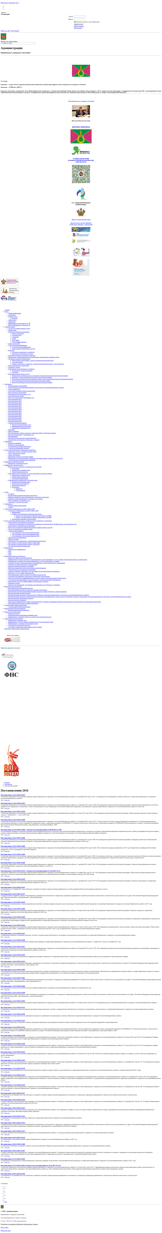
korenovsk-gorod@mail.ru (22, 1221)
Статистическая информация (17, 345)
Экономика (11, 322)
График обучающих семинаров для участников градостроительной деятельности (34, 571)
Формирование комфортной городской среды (22, 480)
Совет (6, 492)
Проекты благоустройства (20, 483)
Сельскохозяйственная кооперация (15, 605)
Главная (7, 310)
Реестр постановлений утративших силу (21, 397)
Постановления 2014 (15, 401)
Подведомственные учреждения (18, 365)
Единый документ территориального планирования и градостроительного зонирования (36, 563)
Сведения (15, 372)
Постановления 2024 (15, 418)
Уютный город (16, 335)
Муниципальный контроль (13, 586)
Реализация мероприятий (20, 478)
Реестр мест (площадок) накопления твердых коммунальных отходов (30, 527)
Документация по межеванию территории (21, 460)
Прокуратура (8, 548)
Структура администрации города (19, 328)
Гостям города (12, 316)
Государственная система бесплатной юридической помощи (31, 381)
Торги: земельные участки (16, 453)
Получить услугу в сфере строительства (21, 573)
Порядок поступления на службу (22, 354)
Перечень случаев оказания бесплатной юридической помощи (32, 377)
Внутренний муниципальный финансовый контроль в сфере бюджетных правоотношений (37, 591)
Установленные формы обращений (19, 446)
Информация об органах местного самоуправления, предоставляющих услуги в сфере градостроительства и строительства (47, 559)
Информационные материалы (21, 426)
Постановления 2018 (15, 408)
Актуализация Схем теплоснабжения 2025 (25, 534)
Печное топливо (13, 539)
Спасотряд (15, 337)
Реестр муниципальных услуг (21, 424)
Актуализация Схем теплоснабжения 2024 (25, 532)
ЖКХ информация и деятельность (19, 325)
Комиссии (19, 489)
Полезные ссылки (14, 583)
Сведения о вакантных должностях (23, 352)
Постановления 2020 (15, 411)
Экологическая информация (17, 537)
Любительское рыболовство (20, 629)
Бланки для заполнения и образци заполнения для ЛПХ (33, 517)
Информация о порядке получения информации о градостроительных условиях (33, 561)
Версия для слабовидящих (9, 41)
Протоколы (15, 487)
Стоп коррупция (17, 362)
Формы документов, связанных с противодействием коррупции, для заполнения (38, 364)
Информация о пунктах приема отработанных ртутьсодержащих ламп (30, 622)
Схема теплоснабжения (15, 531)
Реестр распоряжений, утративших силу (21, 435)
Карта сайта (4, 1227)
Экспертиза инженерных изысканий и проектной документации (29, 576)
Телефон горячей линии (81, 158)
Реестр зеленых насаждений (17, 392)
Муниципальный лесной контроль (19, 593)
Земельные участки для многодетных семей (22, 451)
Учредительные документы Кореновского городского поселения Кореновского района (36, 387)
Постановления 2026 (15, 421)
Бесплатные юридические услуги (19, 374)
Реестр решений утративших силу (19, 500)
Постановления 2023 (15, 416)
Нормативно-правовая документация (24, 519)
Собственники (20, 490)
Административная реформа (17, 423)
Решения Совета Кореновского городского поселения (25, 499)
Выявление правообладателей (14, 462)
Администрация (9, 327)
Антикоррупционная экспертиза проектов (21, 355)
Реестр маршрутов (14, 389)
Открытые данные (14, 367)
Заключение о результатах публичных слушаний (23, 440)
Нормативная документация (17, 505)
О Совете (11, 494)
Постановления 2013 (15, 399)
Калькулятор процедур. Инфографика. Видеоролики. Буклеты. (28, 581)
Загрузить (7, 800)
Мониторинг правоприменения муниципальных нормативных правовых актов (33, 357)
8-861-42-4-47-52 (81, 162)
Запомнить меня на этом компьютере (87, 22)
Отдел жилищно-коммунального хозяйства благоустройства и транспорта (28, 521)
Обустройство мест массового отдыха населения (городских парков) (30, 473)
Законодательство (14, 613)
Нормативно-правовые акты (21, 428)
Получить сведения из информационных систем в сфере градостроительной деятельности (37, 578)
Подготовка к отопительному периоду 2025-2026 (24, 543)
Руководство (12, 330)
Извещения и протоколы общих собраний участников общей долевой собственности (35, 458)
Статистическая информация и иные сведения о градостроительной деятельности (34, 580)
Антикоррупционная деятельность (19, 359)
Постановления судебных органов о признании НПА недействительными (32, 433)
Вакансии (11, 350)
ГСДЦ (14, 338)
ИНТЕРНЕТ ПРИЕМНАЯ (81, 127)
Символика (12, 315)
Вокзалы (15, 318)
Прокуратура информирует (17, 549)
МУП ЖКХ (15, 340)
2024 (9, 553)
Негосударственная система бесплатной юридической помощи (32, 382)
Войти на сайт (5, 31)
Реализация (15, 468)
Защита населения (14, 343)
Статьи (10, 507)
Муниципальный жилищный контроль (20, 598)
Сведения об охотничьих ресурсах (19, 625)
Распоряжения (12, 436)
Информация (16, 512)
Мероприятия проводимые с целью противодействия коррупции (33, 360)
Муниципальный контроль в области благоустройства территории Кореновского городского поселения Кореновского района (48, 595)
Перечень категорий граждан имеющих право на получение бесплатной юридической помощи (42, 379)
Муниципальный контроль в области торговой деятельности (27, 590)
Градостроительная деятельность (14, 556)
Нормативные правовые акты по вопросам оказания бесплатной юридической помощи (40, 376)
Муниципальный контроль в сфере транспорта (23, 603)
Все (5, 1202)
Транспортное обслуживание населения (21, 522)
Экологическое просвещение (13, 618)
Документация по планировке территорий (21, 569)
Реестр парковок (13, 431)
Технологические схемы (16, 396)
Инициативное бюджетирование (15, 608)
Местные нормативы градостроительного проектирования (27, 568)
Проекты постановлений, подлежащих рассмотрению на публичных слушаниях (34, 585)
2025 (9, 554)
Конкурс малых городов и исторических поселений (24, 467)
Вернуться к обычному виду (10, 3)
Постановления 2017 (15, 406)
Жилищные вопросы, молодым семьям (20, 456)
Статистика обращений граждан (18, 448)
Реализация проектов (19, 485)
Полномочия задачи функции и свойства (21, 369)
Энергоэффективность (19, 342)
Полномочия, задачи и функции (22, 370)
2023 (9, 551)
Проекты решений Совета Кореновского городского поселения (28, 497)
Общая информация (14, 313)
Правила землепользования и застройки (21, 566)
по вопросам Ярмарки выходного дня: (81, 160)
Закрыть (3, 12)
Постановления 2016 (15, 404)
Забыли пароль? (79, 26)
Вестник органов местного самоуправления (22, 438)
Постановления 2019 (15, 409)
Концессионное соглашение (17, 600)
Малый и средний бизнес (12, 612)
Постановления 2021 (15, 413)
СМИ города (12, 320)
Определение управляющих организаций (21, 526)
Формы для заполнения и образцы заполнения (27, 514)
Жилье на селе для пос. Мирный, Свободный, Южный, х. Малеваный (81, 223)
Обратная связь (5, 1230)
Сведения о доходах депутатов (18, 502)
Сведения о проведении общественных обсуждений (25, 627)
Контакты (7, 629)
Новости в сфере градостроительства (20, 558)
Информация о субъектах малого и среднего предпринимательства (29, 617)
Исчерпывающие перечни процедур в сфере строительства (27, 575)
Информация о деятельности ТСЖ (19, 323)
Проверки (11, 429)
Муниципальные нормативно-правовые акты (22, 615)
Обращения (8, 441)
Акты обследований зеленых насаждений (21, 391)
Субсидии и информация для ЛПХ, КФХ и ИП (19, 509)
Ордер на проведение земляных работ (20, 529)
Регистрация (78, 28)
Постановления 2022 (15, 414)
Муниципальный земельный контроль (20, 588)
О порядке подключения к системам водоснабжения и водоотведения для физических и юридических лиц (42, 524)
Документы (8, 384)
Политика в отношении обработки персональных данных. (19, 1224)
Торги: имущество (14, 455)
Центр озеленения (18, 333)
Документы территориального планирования (22, 564)
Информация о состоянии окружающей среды (23, 623)
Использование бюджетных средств (23, 349)
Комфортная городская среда (13, 465)
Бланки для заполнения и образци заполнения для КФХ (33, 516)
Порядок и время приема (16, 445)
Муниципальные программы (17, 386)
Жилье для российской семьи (81, 219)
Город (6, 311)
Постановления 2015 (15, 403)
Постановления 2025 (15, 419)
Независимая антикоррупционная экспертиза (22, 495)
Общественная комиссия (20, 472)
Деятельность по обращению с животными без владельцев (27, 541)
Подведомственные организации (18, 332)
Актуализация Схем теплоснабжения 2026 (25, 536)
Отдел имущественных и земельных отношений (19, 450)
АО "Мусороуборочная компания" (19, 546)
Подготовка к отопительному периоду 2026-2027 (24, 544)
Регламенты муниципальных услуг (19, 394)
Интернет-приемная (14, 443)
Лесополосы (8, 504)
